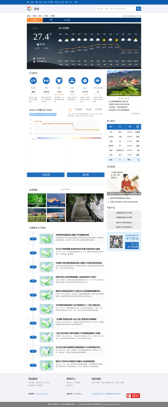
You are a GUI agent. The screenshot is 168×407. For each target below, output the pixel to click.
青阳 (46, 16)
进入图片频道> (135, 113)
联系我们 (39, 382)
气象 (111, 208)
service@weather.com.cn (42, 394)
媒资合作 (70, 385)
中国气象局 (96, 382)
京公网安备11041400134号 (113, 394)
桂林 (110, 150)
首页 (28, 2)
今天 (35, 20)
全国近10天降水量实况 (124, 227)
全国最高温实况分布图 (124, 213)
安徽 (34, 16)
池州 (40, 16)
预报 (32, 2)
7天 (51, 20)
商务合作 (70, 382)
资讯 (62, 2)
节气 (70, 2)
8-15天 (67, 20)
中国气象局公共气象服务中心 (93, 404)
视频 (66, 2)
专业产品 (57, 2)
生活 (111, 167)
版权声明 (32, 385)
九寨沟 (110, 137)
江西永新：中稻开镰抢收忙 (118, 107)
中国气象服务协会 (107, 382)
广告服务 (77, 382)
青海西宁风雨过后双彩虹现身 (119, 104)
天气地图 (50, 2)
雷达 (40, 2)
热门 (111, 121)
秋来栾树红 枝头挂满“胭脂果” (119, 110)
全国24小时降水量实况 (124, 222)
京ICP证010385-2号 (97, 394)
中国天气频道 (119, 382)
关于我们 (32, 382)
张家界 (110, 146)
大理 (110, 141)
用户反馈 (47, 382)
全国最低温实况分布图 (124, 217)
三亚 (110, 132)
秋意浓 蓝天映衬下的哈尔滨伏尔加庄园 (124, 202)
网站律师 (39, 385)
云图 (44, 2)
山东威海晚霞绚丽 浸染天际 (118, 101)
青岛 (110, 155)
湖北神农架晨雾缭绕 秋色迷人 (120, 198)
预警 (36, 2)
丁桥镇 (52, 16)
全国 (28, 16)
